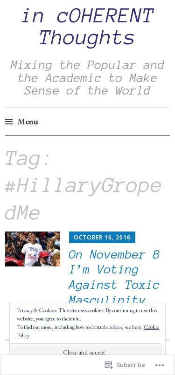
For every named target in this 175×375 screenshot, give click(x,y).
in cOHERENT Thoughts (87, 26)
